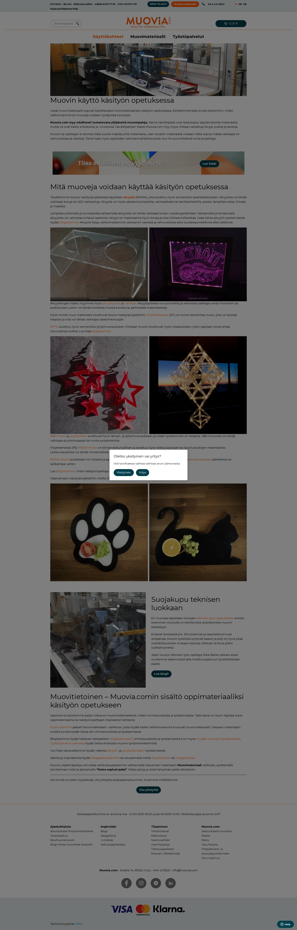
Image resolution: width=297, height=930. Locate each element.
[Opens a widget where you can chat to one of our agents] (285, 924)
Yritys (142, 472)
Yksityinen (124, 472)
